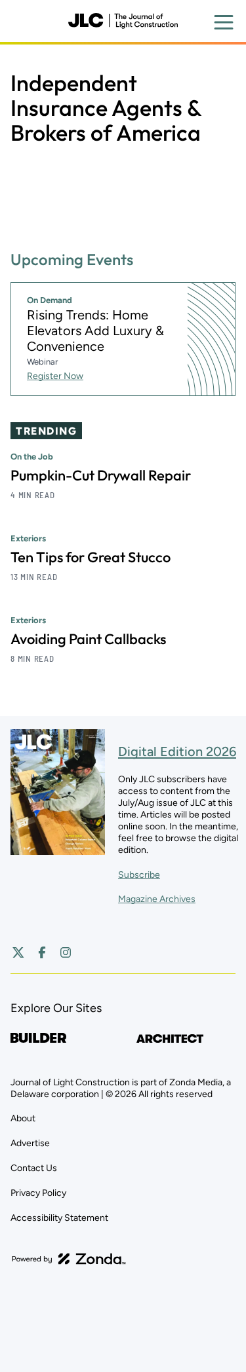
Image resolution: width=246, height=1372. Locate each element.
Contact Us (33, 1168)
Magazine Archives (156, 899)
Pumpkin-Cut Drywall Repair (100, 475)
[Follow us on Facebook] (42, 952)
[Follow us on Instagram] (65, 952)
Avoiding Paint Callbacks (88, 639)
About (22, 1118)
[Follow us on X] (18, 952)
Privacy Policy (38, 1193)
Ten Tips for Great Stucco (90, 557)
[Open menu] (224, 22)
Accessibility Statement (59, 1217)
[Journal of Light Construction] (122, 21)
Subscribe (139, 874)
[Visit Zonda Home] (68, 1258)
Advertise (30, 1143)
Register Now (55, 376)
